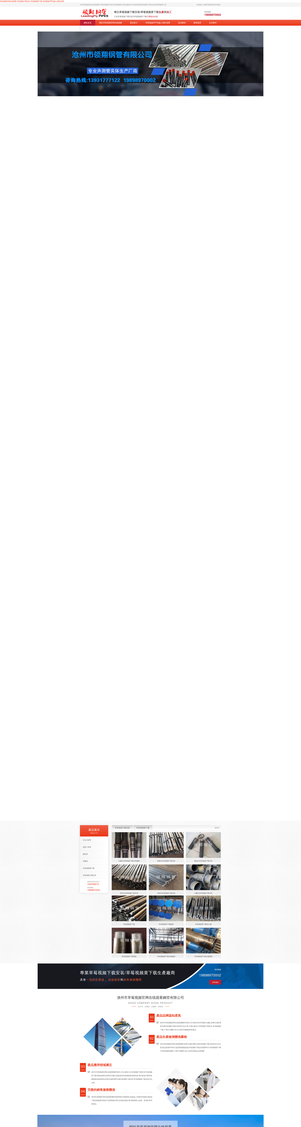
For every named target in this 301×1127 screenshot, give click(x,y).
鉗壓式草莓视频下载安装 (166, 861)
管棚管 (85, 861)
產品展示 (133, 22)
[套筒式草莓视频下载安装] (129, 877)
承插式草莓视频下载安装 (166, 893)
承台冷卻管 (87, 840)
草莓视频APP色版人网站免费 (157, 22)
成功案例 (182, 22)
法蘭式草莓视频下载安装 (203, 893)
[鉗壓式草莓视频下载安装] (166, 845)
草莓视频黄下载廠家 (166, 924)
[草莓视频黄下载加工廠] (203, 908)
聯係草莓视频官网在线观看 (212, 5)
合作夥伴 (213, 22)
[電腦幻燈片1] (150, 64)
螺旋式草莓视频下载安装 (203, 861)
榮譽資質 (197, 22)
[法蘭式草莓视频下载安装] (203, 877)
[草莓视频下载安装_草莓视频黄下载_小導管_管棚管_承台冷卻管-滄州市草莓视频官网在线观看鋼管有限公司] (94, 13)
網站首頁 (87, 22)
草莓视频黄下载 (88, 868)
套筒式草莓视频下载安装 (129, 893)
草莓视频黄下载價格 (129, 956)
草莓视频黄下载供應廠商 (166, 956)
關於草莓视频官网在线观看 (110, 22)
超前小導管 (87, 847)
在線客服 (199, 5)
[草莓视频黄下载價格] (129, 940)
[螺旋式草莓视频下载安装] (203, 845)
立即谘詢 (215, 982)
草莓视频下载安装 (89, 875)
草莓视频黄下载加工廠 (203, 924)
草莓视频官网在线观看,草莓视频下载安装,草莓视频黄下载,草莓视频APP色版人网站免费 (32, 1)
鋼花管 (85, 854)
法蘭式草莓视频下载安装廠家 (129, 861)
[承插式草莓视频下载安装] (166, 877)
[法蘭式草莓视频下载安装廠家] (129, 845)
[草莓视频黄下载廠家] (166, 908)
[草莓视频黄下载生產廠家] (203, 940)
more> (217, 828)
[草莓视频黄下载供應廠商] (166, 940)
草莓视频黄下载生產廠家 (203, 956)
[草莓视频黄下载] (129, 908)
